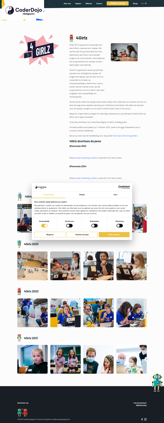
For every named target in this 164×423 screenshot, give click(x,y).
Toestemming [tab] (48, 195)
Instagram (145, 419)
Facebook (142, 419)
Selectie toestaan (82, 235)
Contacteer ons (23, 403)
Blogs (135, 3)
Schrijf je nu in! (117, 3)
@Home (89, 3)
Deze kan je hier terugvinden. (125, 136)
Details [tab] (82, 195)
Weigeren (50, 235)
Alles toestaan (114, 235)
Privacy (39, 419)
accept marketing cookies (86, 158)
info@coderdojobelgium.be (61, 419)
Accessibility (47, 419)
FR (146, 3)
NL (142, 3)
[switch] (69, 225)
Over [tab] (115, 195)
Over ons (67, 3)
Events (99, 3)
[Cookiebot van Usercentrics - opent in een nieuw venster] (120, 187)
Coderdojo (23, 10)
